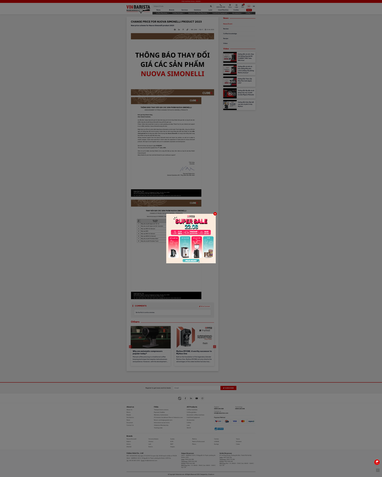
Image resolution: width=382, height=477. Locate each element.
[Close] (215, 213)
